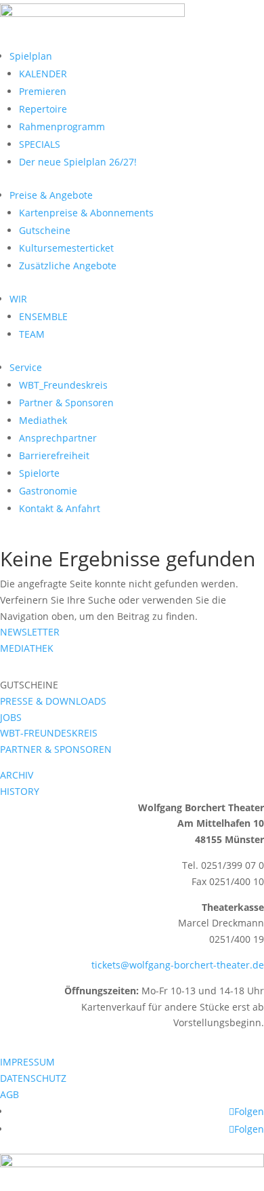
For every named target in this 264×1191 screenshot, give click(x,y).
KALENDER (43, 73)
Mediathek (43, 420)
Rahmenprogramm (62, 126)
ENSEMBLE (43, 316)
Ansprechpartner (58, 437)
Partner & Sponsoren (66, 402)
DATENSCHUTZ (33, 1078)
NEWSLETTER (30, 631)
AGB (9, 1094)
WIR (18, 298)
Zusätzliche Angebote (67, 265)
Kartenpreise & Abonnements (86, 212)
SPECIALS (39, 144)
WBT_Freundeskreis (63, 384)
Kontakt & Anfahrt (59, 508)
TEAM (32, 334)
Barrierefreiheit (54, 455)
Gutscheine (44, 230)
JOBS (11, 717)
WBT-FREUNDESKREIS (48, 732)
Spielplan (30, 56)
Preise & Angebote (51, 195)
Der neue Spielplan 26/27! (78, 161)
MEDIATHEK (26, 648)
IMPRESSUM (27, 1061)
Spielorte (39, 473)
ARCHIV (16, 774)
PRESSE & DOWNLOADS (53, 701)
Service (25, 367)
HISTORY (19, 791)
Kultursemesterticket (66, 247)
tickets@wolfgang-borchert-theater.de (177, 964)
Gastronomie (48, 490)
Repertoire (43, 108)
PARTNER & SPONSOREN (56, 749)
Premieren (42, 91)
